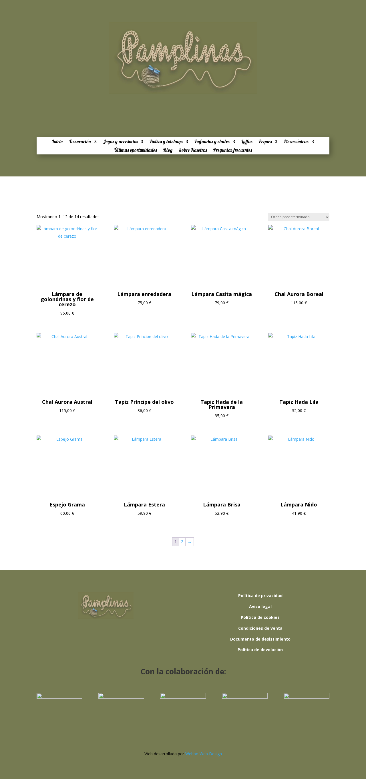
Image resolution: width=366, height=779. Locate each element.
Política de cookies (260, 617)
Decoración (80, 142)
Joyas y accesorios (120, 142)
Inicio (57, 142)
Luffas (246, 142)
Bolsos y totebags (166, 142)
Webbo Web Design (203, 753)
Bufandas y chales (211, 142)
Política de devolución (260, 649)
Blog (167, 150)
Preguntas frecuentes (232, 150)
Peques (265, 142)
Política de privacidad (260, 595)
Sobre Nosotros (193, 150)
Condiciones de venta (260, 628)
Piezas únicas (296, 142)
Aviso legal (260, 606)
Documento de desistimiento (260, 639)
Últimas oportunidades (135, 150)
